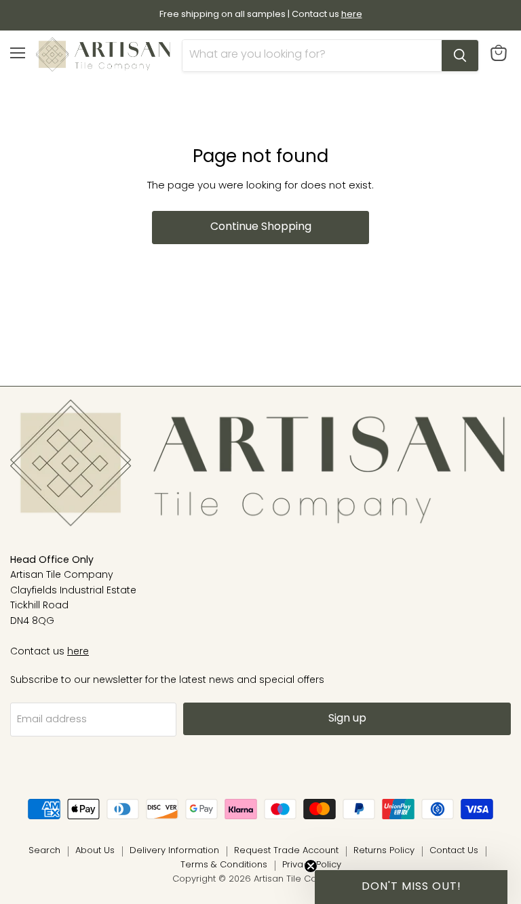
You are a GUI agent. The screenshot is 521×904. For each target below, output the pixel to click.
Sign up (347, 718)
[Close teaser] (310, 866)
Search (44, 850)
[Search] (460, 55)
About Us (95, 850)
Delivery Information (174, 850)
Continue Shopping (260, 227)
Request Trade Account (286, 850)
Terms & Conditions (223, 865)
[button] (411, 887)
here (78, 652)
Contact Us (453, 850)
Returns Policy (383, 850)
